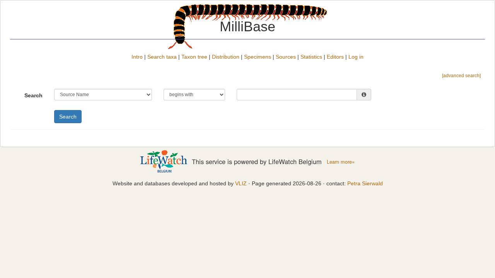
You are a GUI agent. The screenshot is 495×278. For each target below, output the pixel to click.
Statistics (311, 57)
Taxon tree (194, 57)
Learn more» (341, 161)
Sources (286, 57)
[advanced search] (461, 75)
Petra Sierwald (365, 183)
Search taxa (162, 57)
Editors (335, 57)
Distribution (225, 57)
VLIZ (241, 183)
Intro (137, 57)
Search (33, 95)
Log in (356, 57)
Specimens (257, 57)
